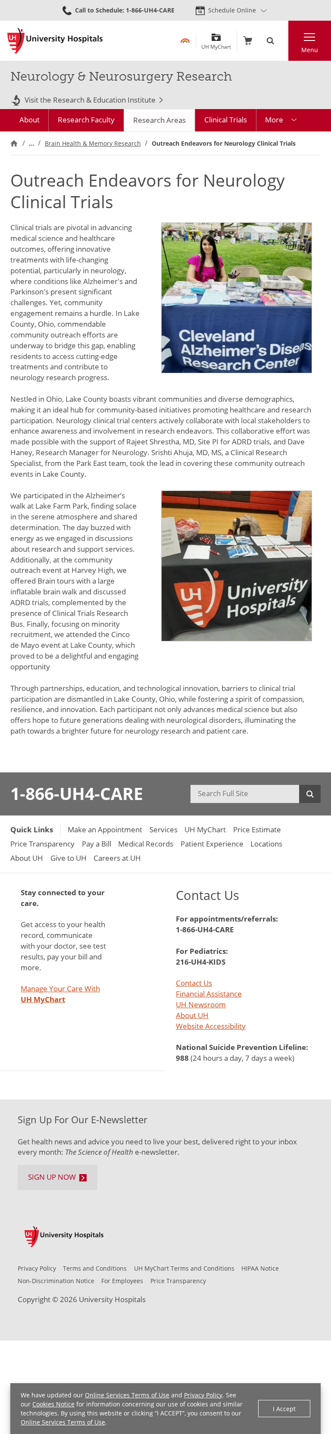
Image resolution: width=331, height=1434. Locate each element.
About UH (192, 1015)
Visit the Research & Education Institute (90, 100)
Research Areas (159, 120)
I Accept (284, 1409)
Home (14, 143)
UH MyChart (216, 43)
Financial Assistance (209, 994)
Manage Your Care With (60, 994)
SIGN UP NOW (52, 1177)
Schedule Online (232, 10)
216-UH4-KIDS (200, 962)
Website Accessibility (211, 1026)
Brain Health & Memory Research (93, 143)
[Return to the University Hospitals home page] (55, 41)
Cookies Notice (53, 1404)
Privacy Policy (203, 1395)
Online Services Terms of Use (127, 1395)
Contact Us (194, 983)
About (29, 120)
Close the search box (283, 40)
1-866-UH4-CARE (76, 793)
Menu (309, 50)
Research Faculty (86, 120)
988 (182, 1058)
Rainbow (185, 41)
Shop (247, 41)
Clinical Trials (225, 120)
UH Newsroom (201, 1004)
